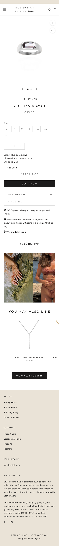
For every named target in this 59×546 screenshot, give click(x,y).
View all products (29, 376)
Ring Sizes (15, 202)
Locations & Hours (12, 438)
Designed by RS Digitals (29, 538)
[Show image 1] (28, 89)
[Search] (49, 9)
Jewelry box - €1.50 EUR (19, 158)
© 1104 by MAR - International (29, 535)
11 (45, 128)
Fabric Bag (12, 161)
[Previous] (22, 89)
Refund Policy (10, 407)
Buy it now (29, 184)
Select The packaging (15, 155)
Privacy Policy (10, 402)
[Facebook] (5, 521)
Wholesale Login (12, 465)
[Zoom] (52, 22)
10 (37, 128)
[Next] (36, 89)
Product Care (10, 433)
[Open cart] (55, 9)
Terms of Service (11, 417)
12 (6, 136)
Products (8, 443)
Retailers (8, 448)
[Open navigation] (4, 9)
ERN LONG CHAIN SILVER (29, 357)
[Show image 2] (31, 89)
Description (16, 194)
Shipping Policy (11, 412)
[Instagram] (12, 521)
